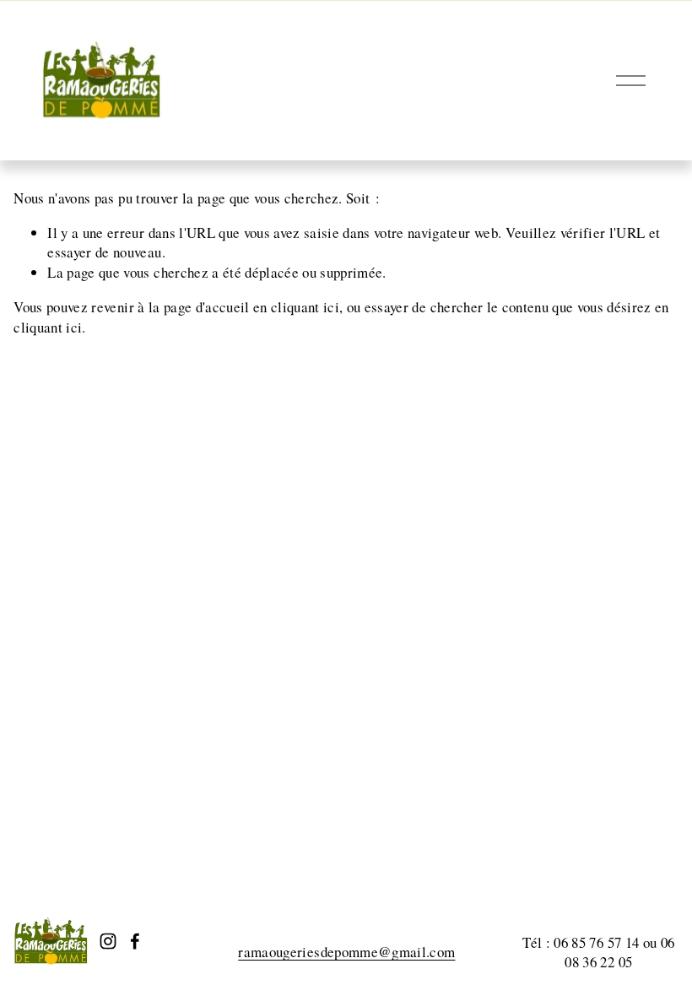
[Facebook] (135, 941)
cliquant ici (305, 307)
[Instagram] (108, 941)
